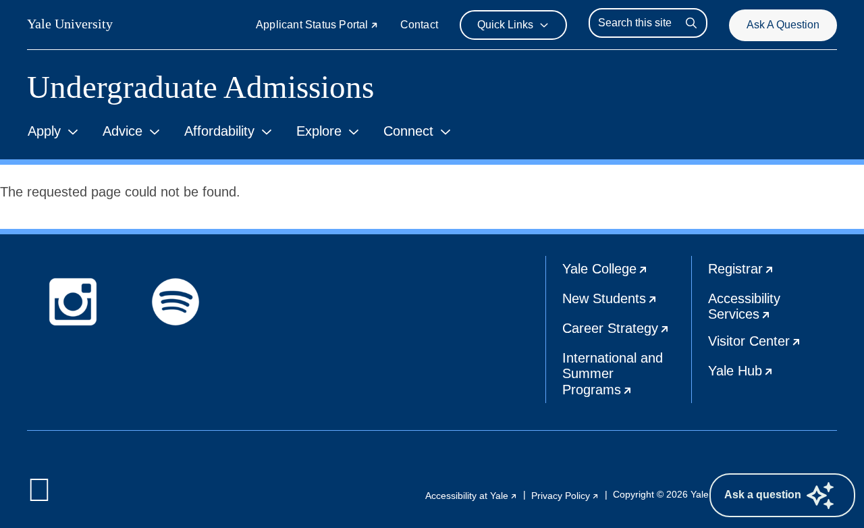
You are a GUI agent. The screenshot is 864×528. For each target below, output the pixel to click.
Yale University (70, 24)
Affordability (219, 131)
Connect (408, 131)
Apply (44, 131)
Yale (626, 273)
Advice (122, 131)
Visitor (772, 346)
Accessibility (772, 309)
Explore (319, 131)
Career (626, 333)
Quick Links (505, 24)
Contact (419, 24)
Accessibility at (471, 495)
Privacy (565, 495)
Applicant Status (317, 24)
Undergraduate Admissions (200, 87)
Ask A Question (783, 24)
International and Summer (626, 376)
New (626, 303)
